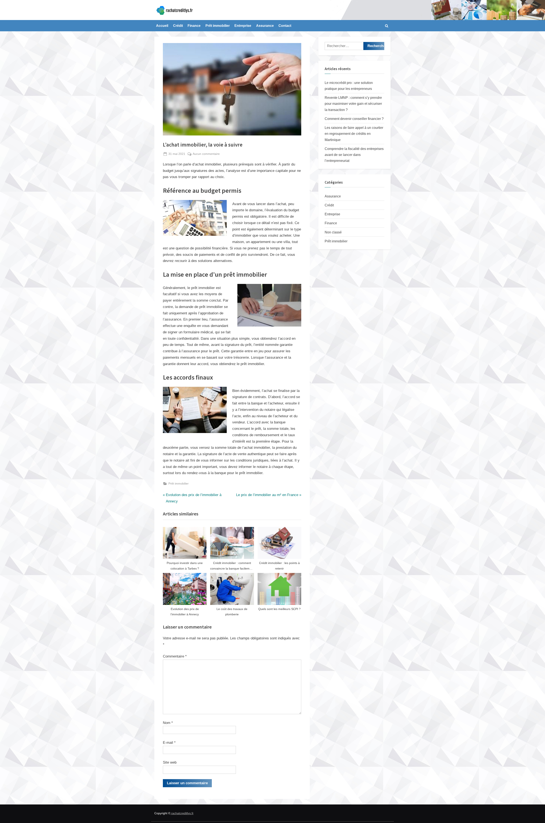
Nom (168, 723)
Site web (169, 762)
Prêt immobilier (217, 25)
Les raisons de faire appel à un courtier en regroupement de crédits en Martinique (354, 134)
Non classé (333, 232)
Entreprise (242, 25)
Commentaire (175, 656)
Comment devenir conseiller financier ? (354, 119)
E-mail (169, 743)
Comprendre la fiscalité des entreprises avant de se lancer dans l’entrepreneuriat (354, 155)
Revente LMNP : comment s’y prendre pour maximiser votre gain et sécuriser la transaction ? (353, 104)
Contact (284, 25)
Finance (194, 25)
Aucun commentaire (206, 154)
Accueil (162, 25)
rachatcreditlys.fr (182, 813)
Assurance (265, 25)
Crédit (178, 25)
